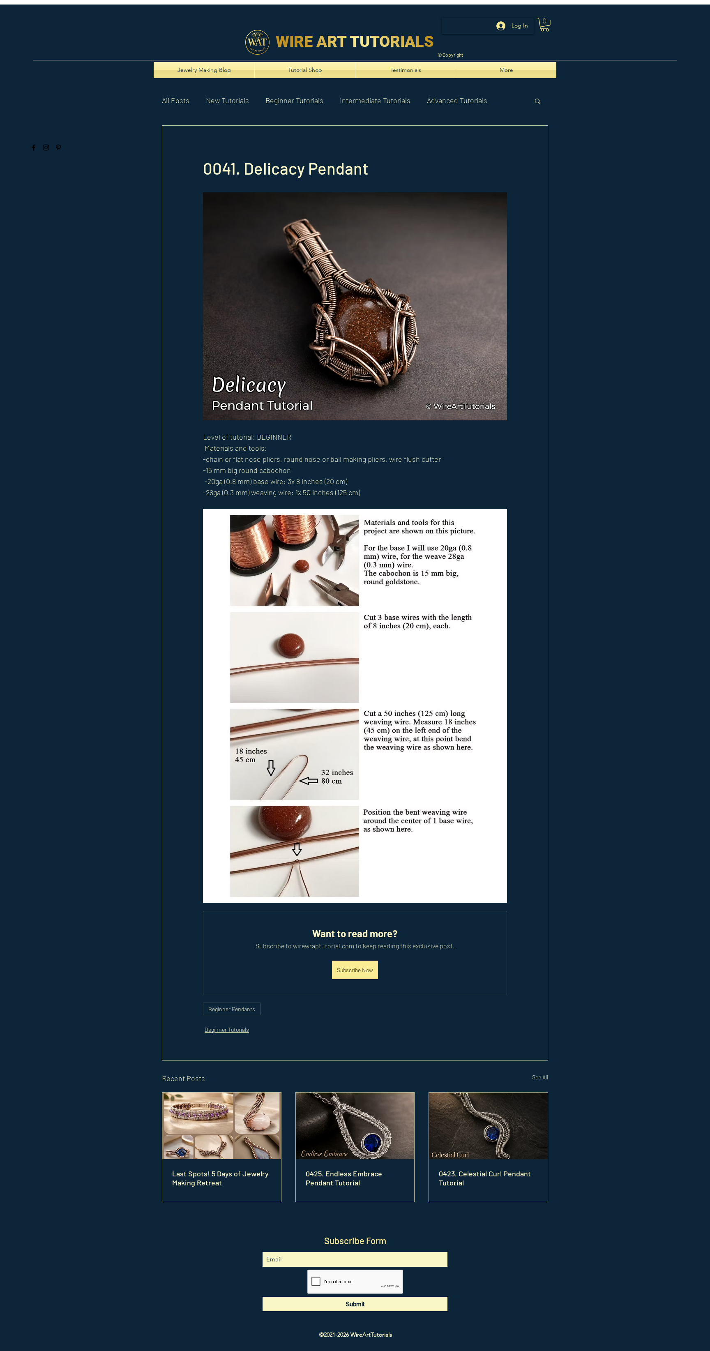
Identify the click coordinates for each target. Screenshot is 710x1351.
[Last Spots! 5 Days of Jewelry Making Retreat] (221, 1126)
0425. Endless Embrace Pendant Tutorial (344, 1178)
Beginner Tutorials (294, 100)
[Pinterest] (58, 147)
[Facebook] (34, 147)
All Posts (175, 100)
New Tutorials (227, 100)
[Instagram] (46, 147)
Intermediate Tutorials (375, 100)
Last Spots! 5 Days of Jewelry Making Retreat (220, 1178)
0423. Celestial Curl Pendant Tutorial (485, 1178)
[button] (545, 25)
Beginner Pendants (231, 1008)
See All (540, 1077)
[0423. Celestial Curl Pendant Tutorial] (488, 1126)
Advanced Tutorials (457, 100)
